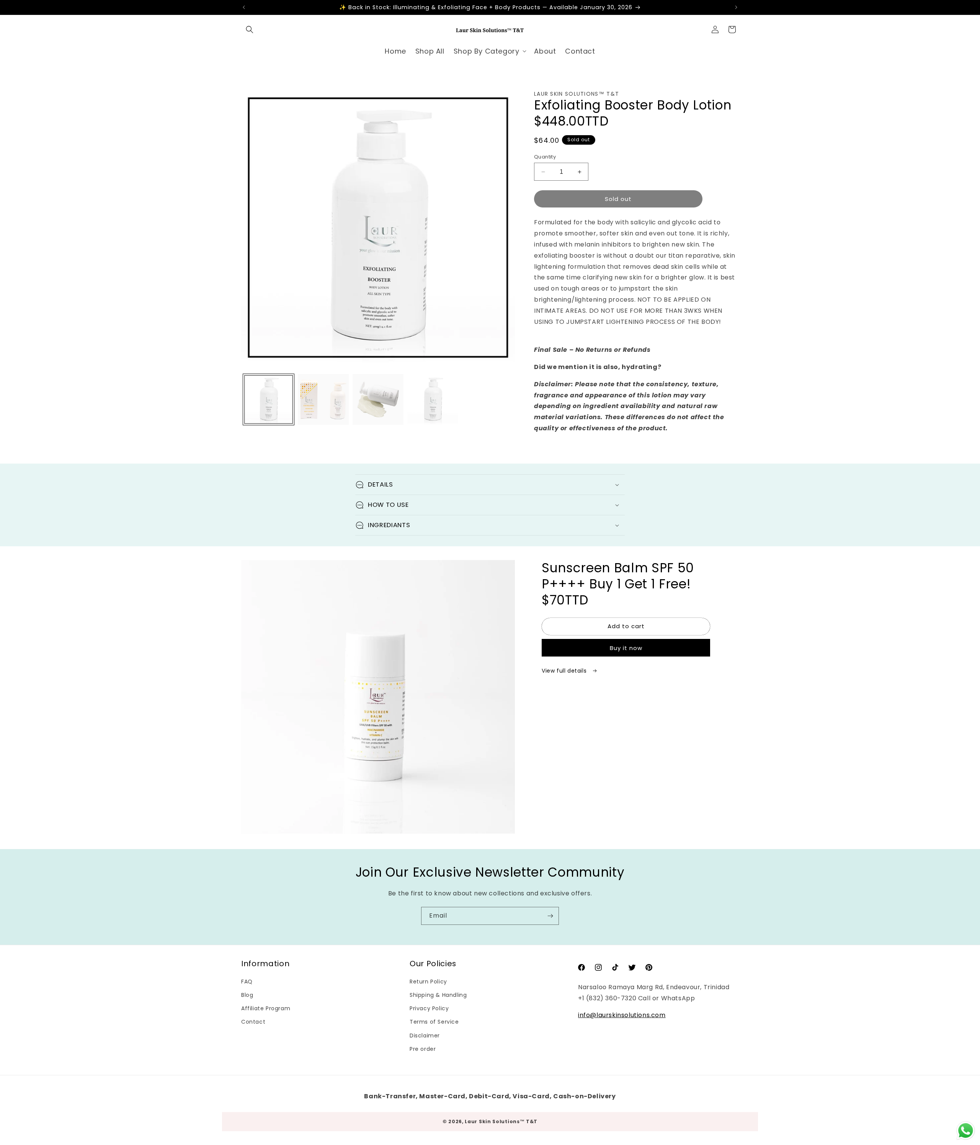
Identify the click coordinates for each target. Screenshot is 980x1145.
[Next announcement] (736, 7)
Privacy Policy (429, 1008)
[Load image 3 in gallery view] (378, 399)
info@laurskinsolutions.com (622, 1015)
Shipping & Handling (438, 995)
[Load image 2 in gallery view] (323, 399)
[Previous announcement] (243, 7)
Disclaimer (425, 1035)
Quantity (545, 156)
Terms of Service (434, 1022)
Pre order (423, 1049)
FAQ (247, 981)
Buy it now (626, 648)
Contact (253, 1022)
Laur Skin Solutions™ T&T (501, 1121)
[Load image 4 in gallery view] (432, 399)
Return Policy (428, 981)
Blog (247, 995)
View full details (565, 671)
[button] (249, 29)
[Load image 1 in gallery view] (268, 399)
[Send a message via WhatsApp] (965, 1130)
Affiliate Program (265, 1008)
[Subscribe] (550, 916)
